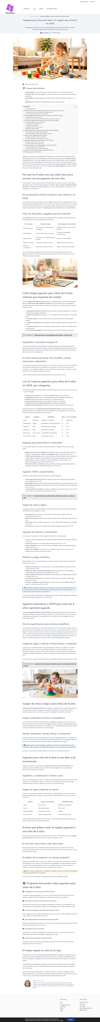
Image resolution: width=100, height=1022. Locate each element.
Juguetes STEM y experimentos (34, 123)
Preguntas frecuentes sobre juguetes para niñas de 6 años (39, 150)
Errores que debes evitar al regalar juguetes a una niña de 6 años (40, 145)
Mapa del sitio (83, 1010)
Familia (41, 8)
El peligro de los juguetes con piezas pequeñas (37, 148)
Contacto (92, 1)
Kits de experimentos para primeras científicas (37, 132)
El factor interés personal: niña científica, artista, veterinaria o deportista (43, 118)
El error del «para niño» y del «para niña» (35, 146)
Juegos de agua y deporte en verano (35, 143)
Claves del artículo (31, 108)
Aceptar (70, 1019)
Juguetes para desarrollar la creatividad (35, 122)
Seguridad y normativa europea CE (34, 117)
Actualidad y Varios (52, 8)
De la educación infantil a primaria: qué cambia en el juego (39, 112)
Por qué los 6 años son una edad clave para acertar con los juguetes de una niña (44, 110)
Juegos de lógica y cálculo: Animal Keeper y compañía (39, 133)
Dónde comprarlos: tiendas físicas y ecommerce (38, 138)
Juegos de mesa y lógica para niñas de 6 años (35, 135)
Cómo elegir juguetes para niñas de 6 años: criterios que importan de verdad (43, 115)
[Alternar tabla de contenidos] (74, 107)
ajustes (61, 1020)
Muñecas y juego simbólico (33, 128)
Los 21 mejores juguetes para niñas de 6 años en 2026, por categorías (41, 120)
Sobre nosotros (84, 1)
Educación (26, 8)
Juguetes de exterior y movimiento (35, 127)
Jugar (34, 8)
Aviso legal (82, 1006)
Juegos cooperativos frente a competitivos (36, 137)
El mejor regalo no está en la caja (32, 152)
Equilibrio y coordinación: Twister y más (35, 141)
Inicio (61, 1002)
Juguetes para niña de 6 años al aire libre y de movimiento (38, 140)
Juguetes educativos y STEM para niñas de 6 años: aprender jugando (42, 130)
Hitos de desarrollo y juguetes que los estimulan (38, 113)
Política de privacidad (85, 1008)
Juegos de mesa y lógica (32, 125)
